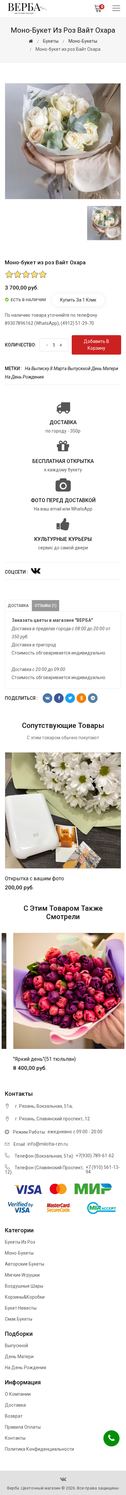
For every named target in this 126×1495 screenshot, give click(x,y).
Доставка (18, 605)
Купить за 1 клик (78, 299)
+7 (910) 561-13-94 (103, 1169)
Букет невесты (21, 1308)
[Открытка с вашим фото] (63, 810)
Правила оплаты (23, 1427)
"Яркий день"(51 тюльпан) (36, 1059)
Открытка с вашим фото (34, 878)
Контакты (15, 1438)
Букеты (50, 41)
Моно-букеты (82, 41)
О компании (18, 1394)
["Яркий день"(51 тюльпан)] (63, 991)
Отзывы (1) (46, 605)
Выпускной (79, 368)
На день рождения (24, 376)
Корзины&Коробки (25, 1297)
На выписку (37, 368)
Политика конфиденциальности (39, 1449)
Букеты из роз (20, 1242)
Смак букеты (18, 1319)
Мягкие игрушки (22, 1275)
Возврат (14, 1416)
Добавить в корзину (96, 345)
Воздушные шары (24, 1286)
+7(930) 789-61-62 (95, 1155)
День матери (104, 368)
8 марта (58, 368)
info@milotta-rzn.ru (47, 1144)
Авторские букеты (24, 1264)
